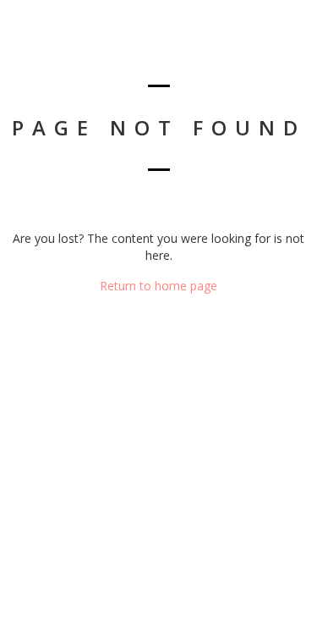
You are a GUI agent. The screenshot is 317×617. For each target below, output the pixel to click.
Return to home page (158, 286)
